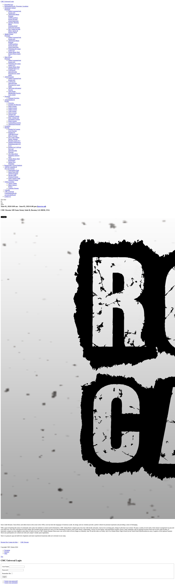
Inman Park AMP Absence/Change (13, 172)
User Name (5, 566)
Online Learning (9, 182)
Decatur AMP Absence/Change (13, 176)
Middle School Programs (9, 35)
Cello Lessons (12, 111)
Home (8, 4)
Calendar (7, 190)
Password (5, 570)
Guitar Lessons (12, 108)
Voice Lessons (12, 113)
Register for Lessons (14, 130)
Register (7, 127)
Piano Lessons (12, 106)
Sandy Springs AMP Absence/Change (14, 179)
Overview (11, 103)
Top (2, 556)
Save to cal (41, 206)
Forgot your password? (11, 581)
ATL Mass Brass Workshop (13, 155)
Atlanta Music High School (14, 67)
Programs (7, 96)
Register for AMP (13, 134)
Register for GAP (14, 150)
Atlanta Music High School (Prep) (14, 53)
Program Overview (13, 98)
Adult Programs (9, 77)
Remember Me (6, 573)
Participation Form (13, 170)
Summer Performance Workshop (14, 144)
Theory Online (12, 183)
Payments (7, 550)
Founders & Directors (14, 104)
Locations (7, 126)
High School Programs (8, 58)
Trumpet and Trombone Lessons (13, 115)
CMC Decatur (24, 542)
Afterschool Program (14, 124)
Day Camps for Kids (14, 30)
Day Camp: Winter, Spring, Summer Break (14, 139)
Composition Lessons (14, 122)
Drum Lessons (12, 121)
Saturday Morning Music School (14, 25)
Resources (13, 165)
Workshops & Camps (14, 49)
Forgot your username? (11, 582)
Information (16, 6)
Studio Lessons (14, 12)
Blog (5, 553)
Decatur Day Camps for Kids (9, 542)
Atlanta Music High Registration (14, 159)
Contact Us (7, 196)
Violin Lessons (12, 109)
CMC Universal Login (11, 193)
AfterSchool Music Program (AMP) (13, 18)
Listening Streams (13, 188)
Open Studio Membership (14, 93)
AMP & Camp (11, 167)
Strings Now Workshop (12, 162)
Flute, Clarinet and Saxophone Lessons (14, 118)
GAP (14, 72)
